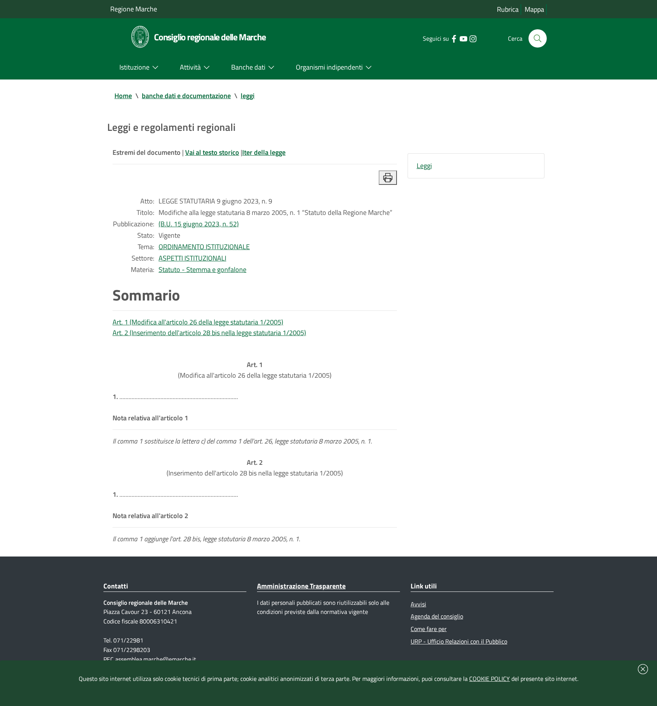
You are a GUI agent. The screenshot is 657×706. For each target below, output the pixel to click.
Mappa (534, 9)
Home (123, 96)
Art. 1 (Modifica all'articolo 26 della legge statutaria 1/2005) (198, 322)
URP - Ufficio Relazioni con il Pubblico (459, 641)
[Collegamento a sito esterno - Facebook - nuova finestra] (454, 38)
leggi (247, 96)
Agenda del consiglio (437, 616)
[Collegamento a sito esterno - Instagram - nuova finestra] (473, 38)
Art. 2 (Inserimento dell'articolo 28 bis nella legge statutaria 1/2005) (209, 333)
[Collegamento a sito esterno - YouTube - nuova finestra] (463, 38)
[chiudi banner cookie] (643, 669)
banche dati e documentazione (186, 96)
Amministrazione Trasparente (301, 586)
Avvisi (418, 604)
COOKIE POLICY (489, 678)
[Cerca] (537, 38)
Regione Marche (133, 9)
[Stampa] (388, 177)
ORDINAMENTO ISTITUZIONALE (204, 247)
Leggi (424, 166)
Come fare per (429, 628)
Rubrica (508, 9)
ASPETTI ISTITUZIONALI (192, 258)
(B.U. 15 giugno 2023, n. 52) (199, 224)
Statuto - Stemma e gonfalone (202, 269)
